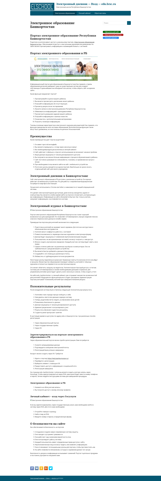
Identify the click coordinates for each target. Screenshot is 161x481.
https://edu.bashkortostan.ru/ (58, 358)
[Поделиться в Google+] (46, 468)
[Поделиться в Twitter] (51, 468)
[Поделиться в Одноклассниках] (41, 468)
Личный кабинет (85, 13)
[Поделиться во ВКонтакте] (37, 468)
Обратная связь (100, 13)
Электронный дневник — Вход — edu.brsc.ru (86, 4)
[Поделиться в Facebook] (32, 468)
